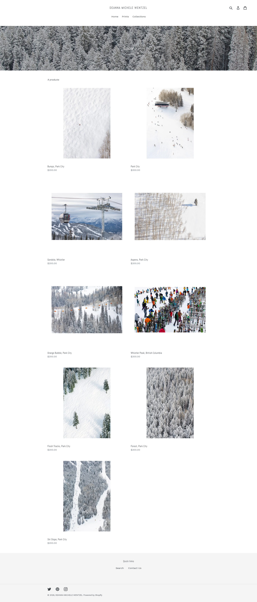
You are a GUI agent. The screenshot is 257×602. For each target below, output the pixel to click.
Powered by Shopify (92, 595)
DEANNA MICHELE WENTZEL (128, 8)
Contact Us (134, 568)
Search (120, 568)
